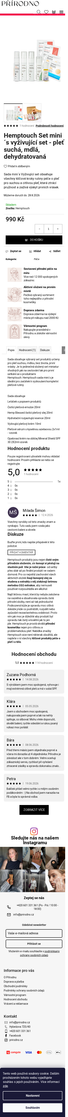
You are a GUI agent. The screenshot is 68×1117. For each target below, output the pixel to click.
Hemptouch (23, 208)
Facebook (15, 1035)
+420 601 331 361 (20, 1031)
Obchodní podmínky (15, 986)
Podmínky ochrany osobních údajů (24, 990)
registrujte (14, 463)
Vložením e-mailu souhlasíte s (34, 953)
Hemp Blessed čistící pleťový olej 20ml (30, 412)
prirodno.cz (16, 1039)
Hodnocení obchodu (34, 654)
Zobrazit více (34, 810)
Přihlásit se (34, 943)
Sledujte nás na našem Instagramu (35, 840)
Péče (36, 259)
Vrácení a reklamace (16, 1003)
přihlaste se (37, 460)
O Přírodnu (10, 977)
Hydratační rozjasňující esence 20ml (29, 418)
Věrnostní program (15, 995)
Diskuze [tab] (45, 350)
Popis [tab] (11, 350)
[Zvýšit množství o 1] (57, 228)
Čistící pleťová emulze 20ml (24, 407)
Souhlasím (33, 1107)
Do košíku (36, 239)
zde (5, 1086)
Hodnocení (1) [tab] (27, 350)
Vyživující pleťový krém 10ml (24, 423)
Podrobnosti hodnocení (50, 125)
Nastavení (32, 1095)
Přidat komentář (21, 552)
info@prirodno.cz (23, 914)
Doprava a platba (14, 981)
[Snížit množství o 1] (39, 228)
